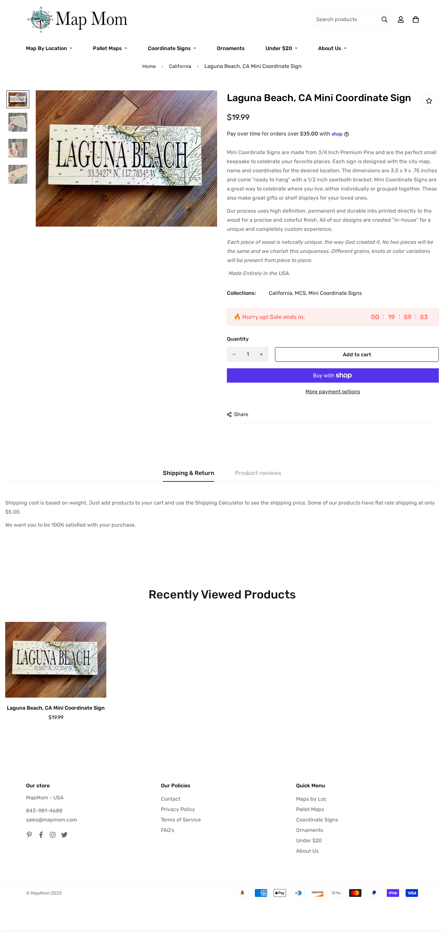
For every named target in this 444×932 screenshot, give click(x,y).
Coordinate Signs (169, 48)
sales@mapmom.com (51, 820)
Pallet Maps (107, 48)
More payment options (333, 391)
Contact (170, 799)
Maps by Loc (311, 799)
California (180, 66)
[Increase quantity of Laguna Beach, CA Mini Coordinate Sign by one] (261, 354)
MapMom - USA (45, 797)
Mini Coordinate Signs (335, 293)
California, (281, 293)
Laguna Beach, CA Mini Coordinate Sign (56, 708)
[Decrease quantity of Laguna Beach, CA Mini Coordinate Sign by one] (234, 354)
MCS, (301, 293)
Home (149, 66)
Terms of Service (181, 820)
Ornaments (231, 48)
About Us (329, 48)
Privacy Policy (178, 809)
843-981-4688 (44, 810)
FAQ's (167, 830)
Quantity (238, 339)
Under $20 (279, 48)
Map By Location (46, 48)
